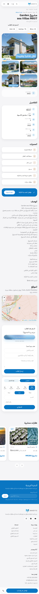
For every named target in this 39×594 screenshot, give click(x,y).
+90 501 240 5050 (32, 577)
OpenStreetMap (33, 320)
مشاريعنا (31, 9)
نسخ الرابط (21, 29)
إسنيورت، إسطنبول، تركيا (31, 583)
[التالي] (17, 465)
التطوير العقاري (14, 528)
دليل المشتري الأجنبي (32, 558)
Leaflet (25, 320)
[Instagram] (26, 518)
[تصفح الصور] (28, 67)
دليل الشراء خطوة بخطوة (30, 555)
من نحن (35, 531)
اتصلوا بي (27, 380)
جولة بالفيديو (11, 380)
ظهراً (19, 393)
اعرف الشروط (9, 192)
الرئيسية (35, 9)
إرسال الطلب (19, 371)
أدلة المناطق (34, 541)
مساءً (9, 393)
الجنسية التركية (33, 539)
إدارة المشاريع (15, 531)
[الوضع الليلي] (8, 4)
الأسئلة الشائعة (33, 569)
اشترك (5, 496)
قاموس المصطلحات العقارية (30, 566)
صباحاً (30, 393)
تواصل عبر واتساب (22, 591)
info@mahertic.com (31, 580)
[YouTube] (35, 518)
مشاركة (31, 29)
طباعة (11, 29)
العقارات (35, 536)
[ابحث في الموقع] (17, 4)
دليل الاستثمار (33, 553)
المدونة (35, 544)
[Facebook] (31, 518)
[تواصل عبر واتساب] (19, 337)
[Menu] (4, 4)
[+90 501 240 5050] (3, 591)
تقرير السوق (34, 564)
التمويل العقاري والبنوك (31, 561)
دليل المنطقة (19, 12)
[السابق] (22, 465)
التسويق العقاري (14, 536)
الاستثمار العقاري (14, 533)
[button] (19, 308)
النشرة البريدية (33, 492)
